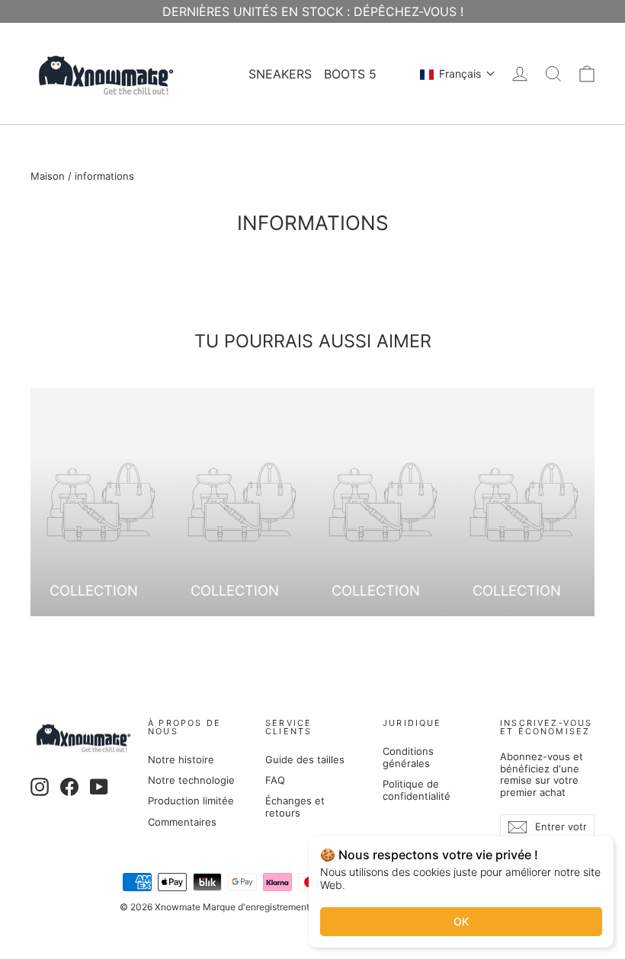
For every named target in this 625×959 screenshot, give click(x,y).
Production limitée (191, 800)
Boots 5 (350, 74)
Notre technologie (191, 780)
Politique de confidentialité (416, 790)
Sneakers (280, 74)
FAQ (275, 780)
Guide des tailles (305, 759)
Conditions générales (408, 757)
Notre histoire (181, 759)
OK (461, 921)
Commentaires (182, 822)
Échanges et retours (295, 806)
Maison (47, 176)
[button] (457, 74)
